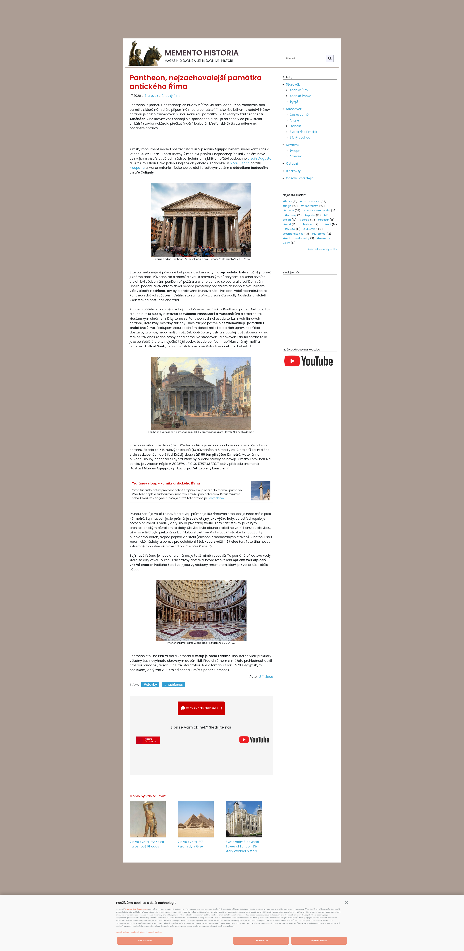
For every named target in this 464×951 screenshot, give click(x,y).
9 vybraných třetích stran (136, 909)
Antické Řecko (300, 96)
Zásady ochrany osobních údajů (130, 932)
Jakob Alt (230, 432)
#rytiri (287, 224)
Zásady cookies (155, 932)
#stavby (150, 684)
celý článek (216, 498)
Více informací (145, 941)
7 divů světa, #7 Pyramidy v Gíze (190, 844)
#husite (290, 229)
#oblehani (305, 224)
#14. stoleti (310, 229)
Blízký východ (300, 137)
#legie (287, 206)
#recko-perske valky (296, 238)
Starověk (151, 96)
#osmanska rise (293, 234)
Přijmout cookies (319, 941)
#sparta (309, 215)
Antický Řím (170, 96)
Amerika (296, 156)
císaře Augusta (260, 158)
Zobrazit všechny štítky (322, 249)
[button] (346, 902)
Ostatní (292, 163)
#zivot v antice (310, 201)
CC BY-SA (244, 259)
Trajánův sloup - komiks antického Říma (166, 483)
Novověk (292, 145)
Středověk (294, 109)
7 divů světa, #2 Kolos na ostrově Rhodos (147, 844)
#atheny (290, 215)
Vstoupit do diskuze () (204, 708)
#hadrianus (173, 684)
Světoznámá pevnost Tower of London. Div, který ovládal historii (242, 846)
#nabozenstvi (309, 206)
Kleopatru (137, 168)
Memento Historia (202, 53)
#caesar (323, 220)
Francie (295, 126)
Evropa (295, 150)
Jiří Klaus (266, 676)
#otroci (326, 224)
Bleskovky (293, 171)
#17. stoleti (319, 234)
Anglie (294, 120)
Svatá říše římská (303, 132)
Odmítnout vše (261, 941)
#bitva (287, 201)
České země (299, 114)
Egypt (294, 101)
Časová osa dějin (299, 178)
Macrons (216, 643)
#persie (304, 220)
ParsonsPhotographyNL (223, 259)
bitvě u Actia (240, 163)
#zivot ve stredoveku (316, 210)
